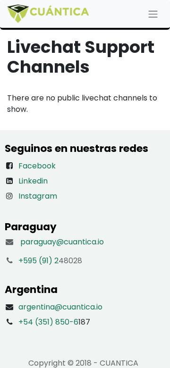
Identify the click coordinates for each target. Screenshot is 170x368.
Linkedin (33, 181)
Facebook (37, 165)
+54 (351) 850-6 (48, 322)
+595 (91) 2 (38, 260)
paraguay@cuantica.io (62, 241)
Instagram (37, 196)
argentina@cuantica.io (60, 306)
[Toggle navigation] (153, 14)
